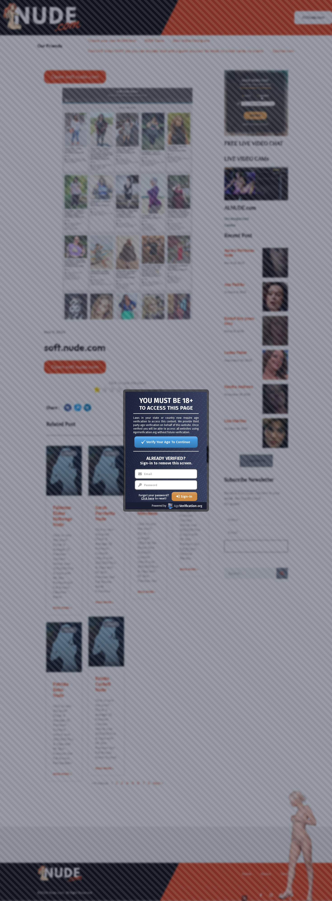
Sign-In (186, 496)
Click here (147, 498)
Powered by (159, 505)
